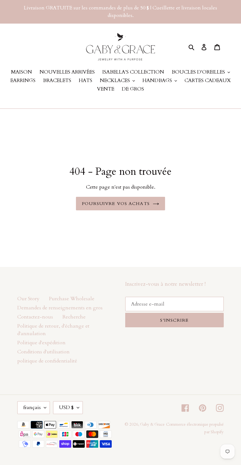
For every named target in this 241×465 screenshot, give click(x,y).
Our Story (28, 298)
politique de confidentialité (47, 360)
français (32, 407)
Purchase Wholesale (71, 298)
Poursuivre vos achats (116, 204)
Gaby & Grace (152, 424)
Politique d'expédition (41, 342)
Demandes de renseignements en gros (60, 307)
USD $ (66, 407)
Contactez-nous (35, 316)
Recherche (74, 316)
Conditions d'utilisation (43, 351)
